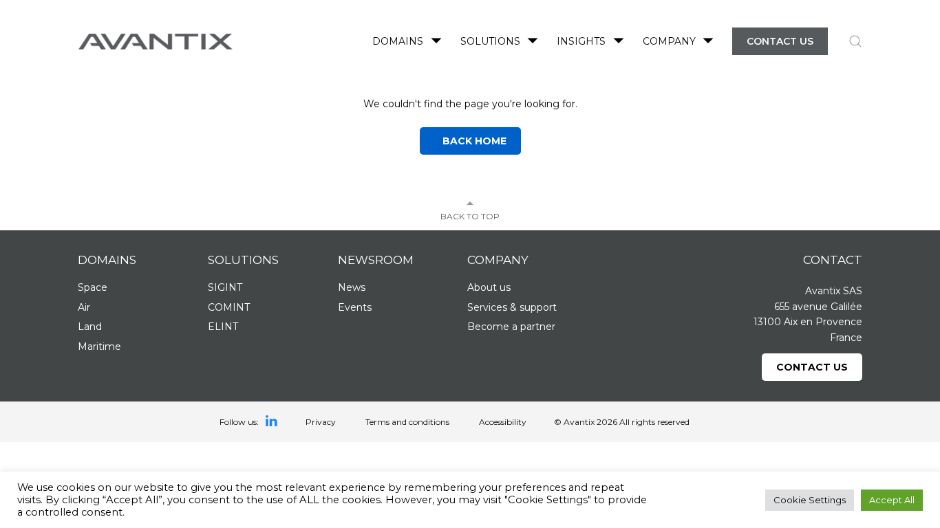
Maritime (99, 346)
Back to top (470, 216)
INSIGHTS (581, 41)
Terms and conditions (407, 422)
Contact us (812, 367)
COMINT (229, 307)
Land (90, 326)
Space (92, 287)
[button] (855, 41)
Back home (470, 141)
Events (355, 307)
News (351, 287)
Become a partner (511, 326)
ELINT (223, 326)
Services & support (512, 307)
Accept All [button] (892, 499)
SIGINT (225, 287)
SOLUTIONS (490, 41)
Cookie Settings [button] (809, 499)
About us (489, 287)
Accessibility (502, 422)
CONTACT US (780, 41)
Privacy (321, 422)
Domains (397, 41)
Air (84, 307)
